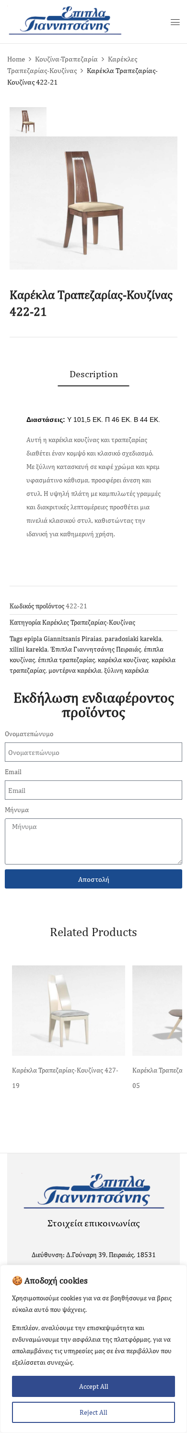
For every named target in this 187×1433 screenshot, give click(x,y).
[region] (93, 1349)
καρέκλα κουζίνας (123, 660)
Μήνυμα (17, 810)
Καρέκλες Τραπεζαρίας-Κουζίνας (88, 622)
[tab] (93, 373)
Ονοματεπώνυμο (29, 734)
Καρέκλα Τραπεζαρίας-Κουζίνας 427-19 (65, 1077)
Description (94, 373)
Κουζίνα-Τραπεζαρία (66, 59)
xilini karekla (28, 649)
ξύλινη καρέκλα (126, 670)
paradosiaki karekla (133, 638)
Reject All (93, 1412)
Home (16, 59)
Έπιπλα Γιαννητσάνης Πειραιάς (95, 649)
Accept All (93, 1386)
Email (13, 772)
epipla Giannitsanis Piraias (63, 638)
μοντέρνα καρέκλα (74, 670)
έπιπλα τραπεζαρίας (66, 660)
